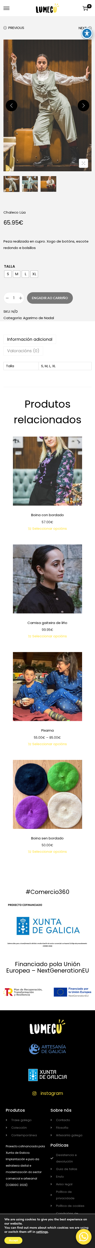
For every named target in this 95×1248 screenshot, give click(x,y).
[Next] (83, 105)
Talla (9, 266)
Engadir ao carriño (50, 298)
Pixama (47, 730)
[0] (85, 8)
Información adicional (29, 339)
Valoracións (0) (23, 351)
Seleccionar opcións (49, 528)
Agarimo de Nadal (38, 317)
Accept (13, 1240)
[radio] (7, 274)
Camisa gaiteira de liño (47, 622)
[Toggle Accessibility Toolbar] (86, 33)
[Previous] (11, 105)
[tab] (47, 339)
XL (54, 366)
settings (42, 1232)
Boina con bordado (47, 514)
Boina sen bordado (47, 838)
